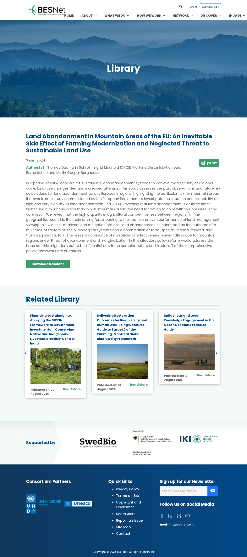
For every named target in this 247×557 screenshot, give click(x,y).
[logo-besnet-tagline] (46, 10)
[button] (181, 6)
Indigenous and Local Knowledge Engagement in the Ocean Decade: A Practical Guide (122, 322)
